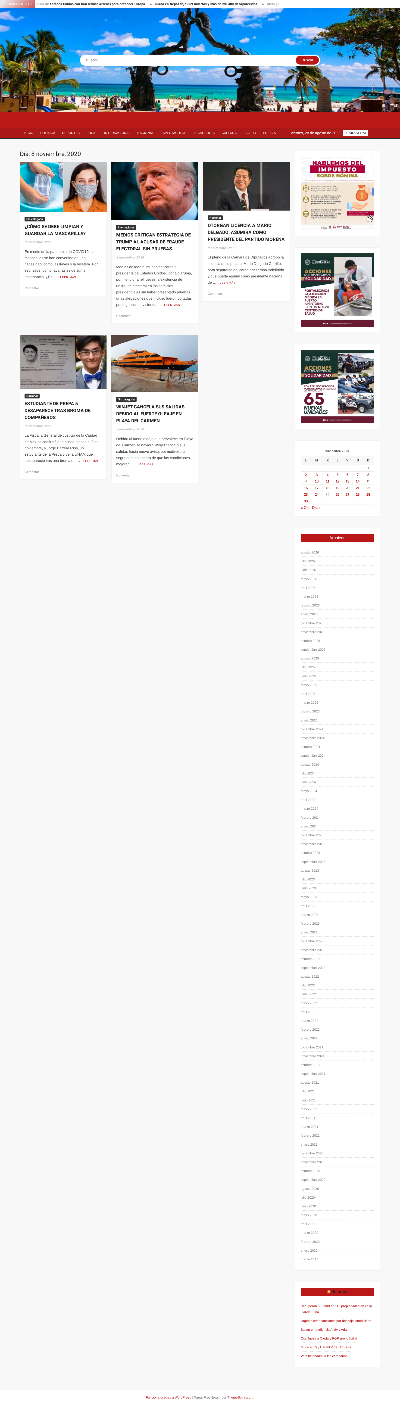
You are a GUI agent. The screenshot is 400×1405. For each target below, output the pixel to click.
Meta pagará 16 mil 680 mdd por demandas (250, 4)
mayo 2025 (309, 685)
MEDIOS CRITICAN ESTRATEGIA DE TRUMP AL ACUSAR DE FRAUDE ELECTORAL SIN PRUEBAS (153, 242)
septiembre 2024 (313, 755)
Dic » (316, 508)
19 (337, 488)
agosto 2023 (310, 870)
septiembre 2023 (313, 862)
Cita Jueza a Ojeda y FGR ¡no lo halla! (329, 1338)
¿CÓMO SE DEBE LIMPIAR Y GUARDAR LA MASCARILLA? (55, 230)
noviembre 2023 (313, 844)
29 (368, 494)
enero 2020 (309, 1250)
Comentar (32, 288)
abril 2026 (308, 588)
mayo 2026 (309, 579)
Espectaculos (173, 133)
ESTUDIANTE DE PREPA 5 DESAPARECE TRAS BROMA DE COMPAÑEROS (58, 410)
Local (92, 133)
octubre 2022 (310, 959)
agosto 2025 (310, 658)
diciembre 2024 (312, 729)
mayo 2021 (309, 1109)
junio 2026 (308, 570)
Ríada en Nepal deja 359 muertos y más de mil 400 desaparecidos (156, 4)
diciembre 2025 (312, 623)
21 (357, 488)
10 (317, 481)
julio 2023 (308, 879)
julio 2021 (308, 1091)
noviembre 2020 (313, 1162)
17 (317, 488)
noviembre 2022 (313, 950)
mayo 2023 (309, 897)
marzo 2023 (309, 915)
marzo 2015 (309, 1259)
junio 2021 (308, 1100)
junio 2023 (308, 888)
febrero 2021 (310, 1135)
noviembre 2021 (313, 1056)
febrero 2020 (310, 1241)
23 (306, 494)
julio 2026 (308, 561)
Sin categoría (34, 219)
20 (347, 488)
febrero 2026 (310, 605)
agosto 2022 (310, 976)
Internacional (117, 133)
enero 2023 (309, 932)
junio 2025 (308, 676)
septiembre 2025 (313, 649)
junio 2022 (308, 994)
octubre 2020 (310, 1171)
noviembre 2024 (313, 738)
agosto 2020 (310, 1189)
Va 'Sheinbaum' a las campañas (324, 1356)
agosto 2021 (310, 1082)
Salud (250, 133)
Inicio (28, 133)
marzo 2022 (309, 1021)
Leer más (68, 277)
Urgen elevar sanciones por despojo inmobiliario (336, 1321)
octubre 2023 (310, 853)
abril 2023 (308, 906)
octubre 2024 (310, 747)
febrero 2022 (310, 1029)
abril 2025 (308, 694)
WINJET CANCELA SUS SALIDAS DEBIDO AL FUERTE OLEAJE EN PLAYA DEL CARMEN (150, 414)
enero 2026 (309, 614)
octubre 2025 (310, 641)
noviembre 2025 (313, 632)
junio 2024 (308, 782)
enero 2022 (309, 1038)
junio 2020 (308, 1206)
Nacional (145, 133)
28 (357, 494)
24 (317, 494)
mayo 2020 (309, 1215)
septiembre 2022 (313, 968)
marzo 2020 (309, 1232)
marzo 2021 (309, 1126)
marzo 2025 (309, 702)
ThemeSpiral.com (240, 1397)
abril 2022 (308, 1012)
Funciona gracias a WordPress (168, 1397)
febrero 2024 (310, 817)
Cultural (230, 133)
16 (306, 488)
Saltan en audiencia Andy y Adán (325, 1329)
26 (337, 494)
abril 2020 (308, 1224)
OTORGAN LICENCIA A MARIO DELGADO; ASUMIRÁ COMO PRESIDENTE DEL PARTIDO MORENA (246, 232)
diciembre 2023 (312, 835)
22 (368, 488)
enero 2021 (309, 1144)
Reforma (339, 1292)
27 (347, 494)
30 (306, 501)
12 (337, 481)
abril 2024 (308, 800)
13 (347, 481)
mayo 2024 (309, 791)
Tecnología (204, 133)
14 (357, 481)
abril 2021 (308, 1118)
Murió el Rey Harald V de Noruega (326, 1347)
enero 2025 (309, 720)
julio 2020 (308, 1197)
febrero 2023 (310, 923)
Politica (47, 133)
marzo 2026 (309, 596)
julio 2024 (308, 773)
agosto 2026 (310, 552)
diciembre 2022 (312, 941)
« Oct (305, 508)
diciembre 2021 (312, 1047)
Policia (269, 133)
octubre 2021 (310, 1065)
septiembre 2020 (313, 1179)
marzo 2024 (309, 808)
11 (327, 481)
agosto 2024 (310, 764)
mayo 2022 (309, 1003)
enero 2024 (309, 826)
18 (327, 488)
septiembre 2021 (313, 1074)
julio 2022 (308, 985)
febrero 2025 (310, 711)
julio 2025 (308, 667)
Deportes (71, 133)
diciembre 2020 (312, 1153)
